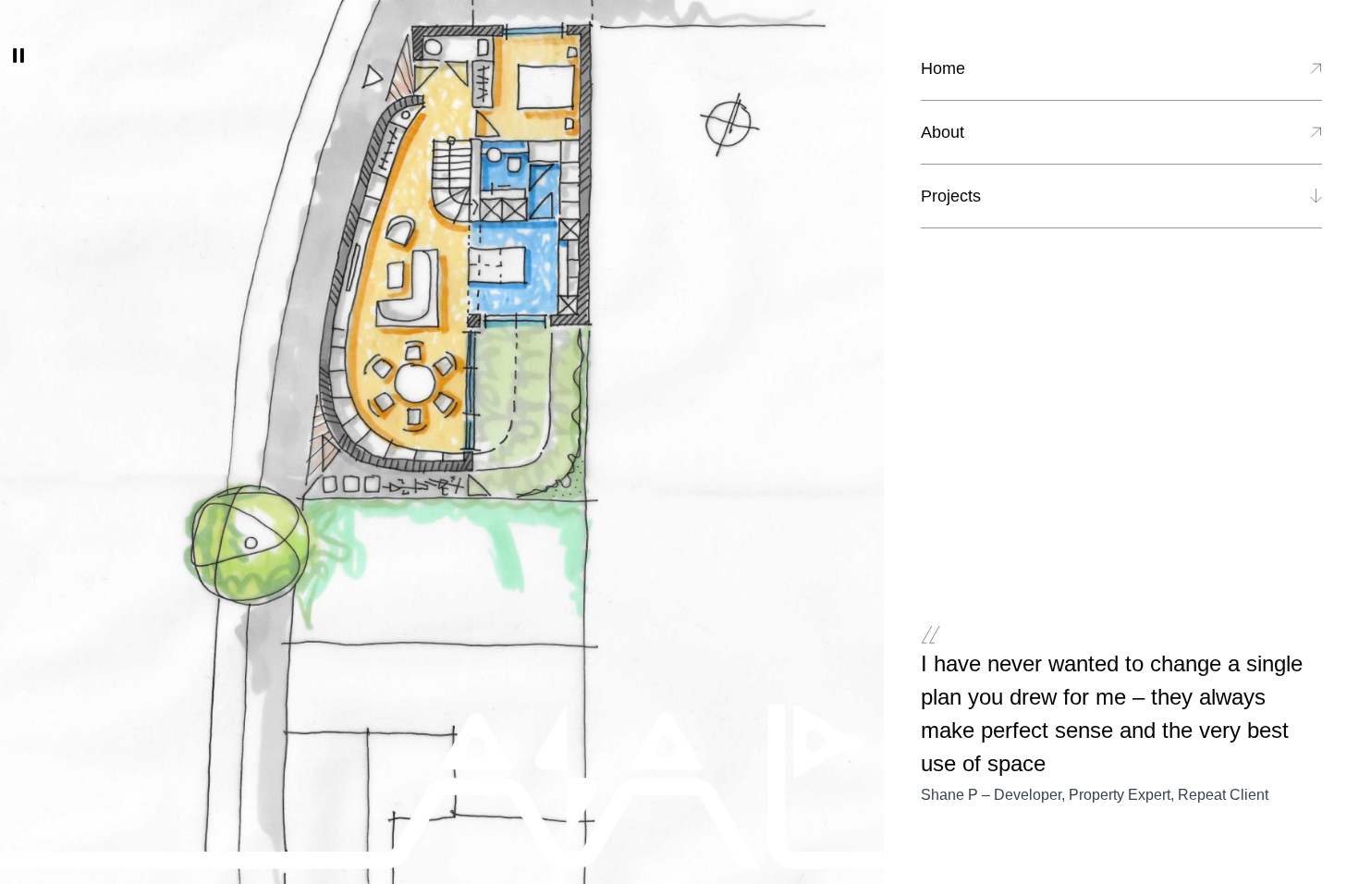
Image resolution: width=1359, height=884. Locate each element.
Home (943, 68)
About (942, 132)
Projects (951, 196)
